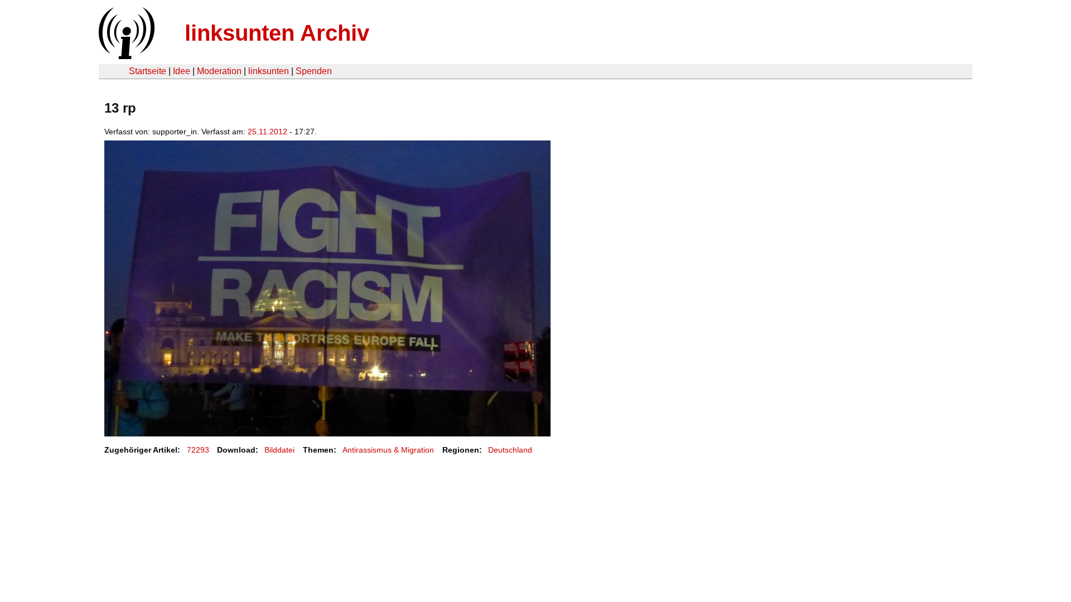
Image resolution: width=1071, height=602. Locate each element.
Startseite (147, 71)
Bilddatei (279, 449)
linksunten (268, 71)
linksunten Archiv (277, 33)
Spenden (314, 71)
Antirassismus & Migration (388, 449)
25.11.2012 (267, 131)
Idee (181, 71)
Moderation (219, 71)
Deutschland (510, 449)
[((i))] (125, 56)
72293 (198, 449)
